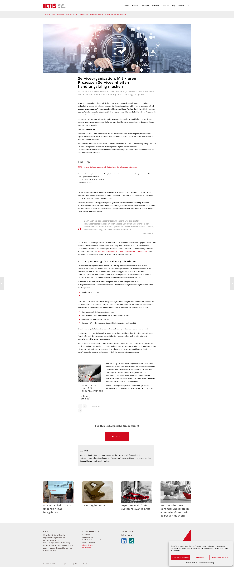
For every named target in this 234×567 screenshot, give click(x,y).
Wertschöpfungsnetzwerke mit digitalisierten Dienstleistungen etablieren (110, 167)
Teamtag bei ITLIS (93, 505)
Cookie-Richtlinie (192, 563)
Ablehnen (200, 557)
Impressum (60, 564)
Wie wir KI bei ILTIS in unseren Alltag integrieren (57, 509)
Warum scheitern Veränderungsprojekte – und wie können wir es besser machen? (175, 510)
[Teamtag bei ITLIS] (97, 492)
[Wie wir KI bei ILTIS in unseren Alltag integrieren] (58, 492)
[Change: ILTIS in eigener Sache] (2, 283)
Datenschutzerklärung (206, 563)
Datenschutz (69, 564)
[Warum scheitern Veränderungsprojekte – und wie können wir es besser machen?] (176, 492)
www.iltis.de (86, 548)
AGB (75, 564)
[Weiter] (187, 495)
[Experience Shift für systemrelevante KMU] (136, 492)
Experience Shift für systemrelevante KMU (135, 507)
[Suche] (188, 5)
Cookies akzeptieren (180, 557)
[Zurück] (47, 495)
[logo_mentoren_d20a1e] (55, 5)
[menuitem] (127, 5)
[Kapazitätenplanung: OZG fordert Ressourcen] (232, 283)
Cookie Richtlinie (83, 564)
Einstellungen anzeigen (220, 557)
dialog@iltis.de (87, 545)
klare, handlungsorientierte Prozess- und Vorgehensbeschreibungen (122, 251)
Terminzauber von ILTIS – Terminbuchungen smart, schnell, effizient (91, 392)
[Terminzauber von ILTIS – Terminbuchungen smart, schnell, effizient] (89, 373)
